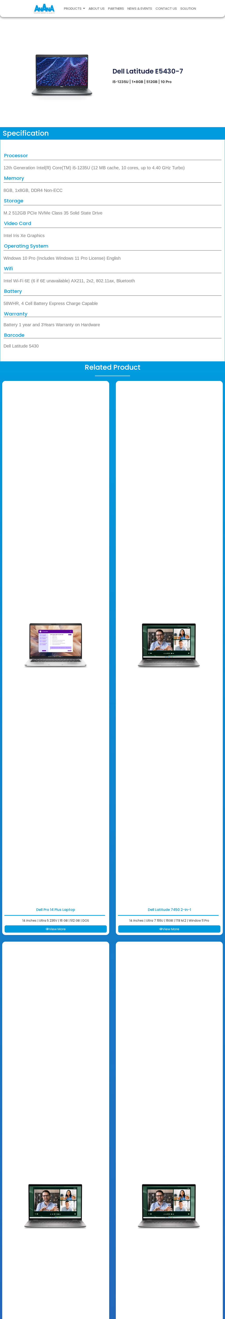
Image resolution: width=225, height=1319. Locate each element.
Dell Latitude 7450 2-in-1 (169, 909)
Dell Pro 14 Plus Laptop (55, 909)
